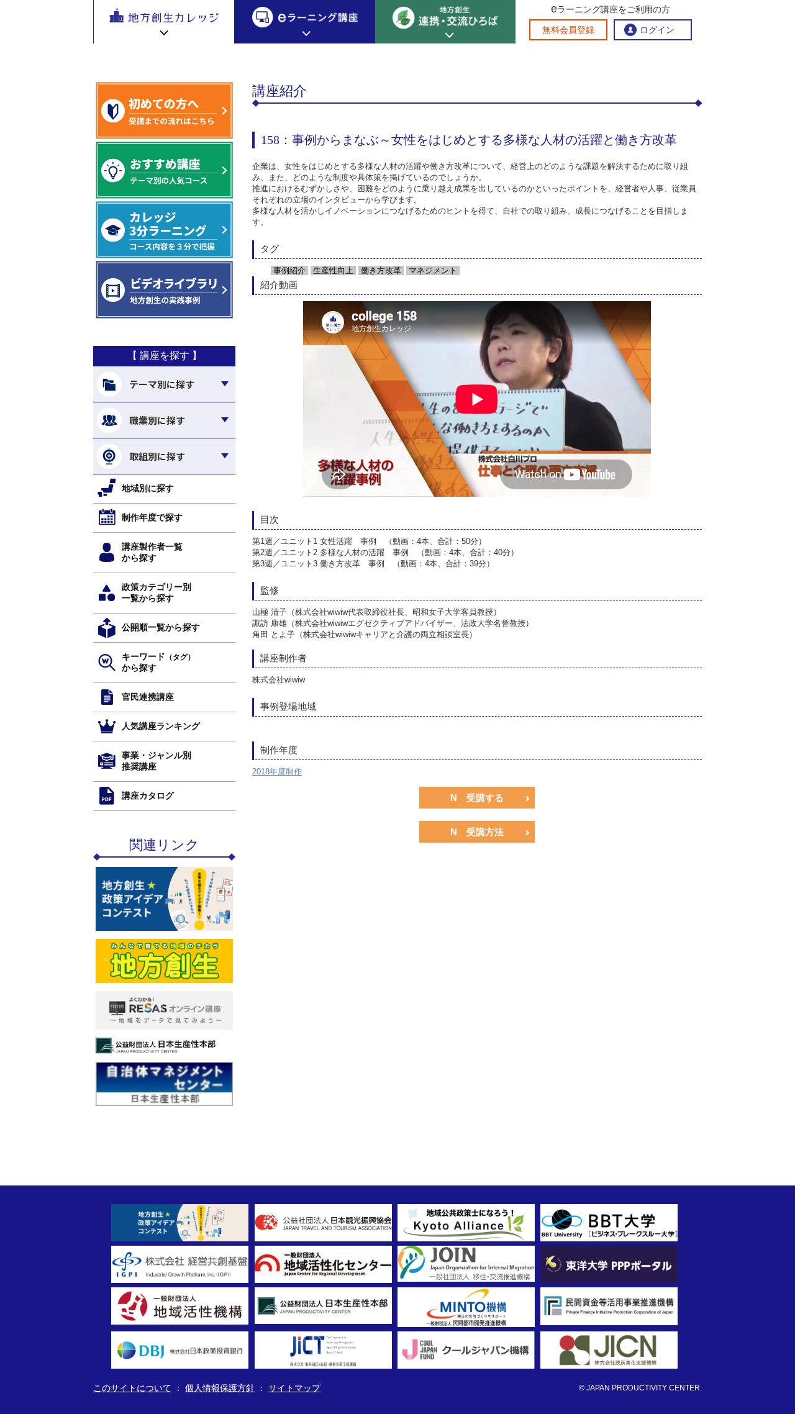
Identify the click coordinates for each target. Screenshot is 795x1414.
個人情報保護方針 (220, 1388)
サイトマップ (294, 1388)
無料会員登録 (568, 30)
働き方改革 (379, 270)
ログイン (657, 30)
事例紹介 (288, 270)
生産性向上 (332, 270)
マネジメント (431, 270)
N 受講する (477, 797)
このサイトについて (132, 1388)
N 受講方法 (477, 832)
